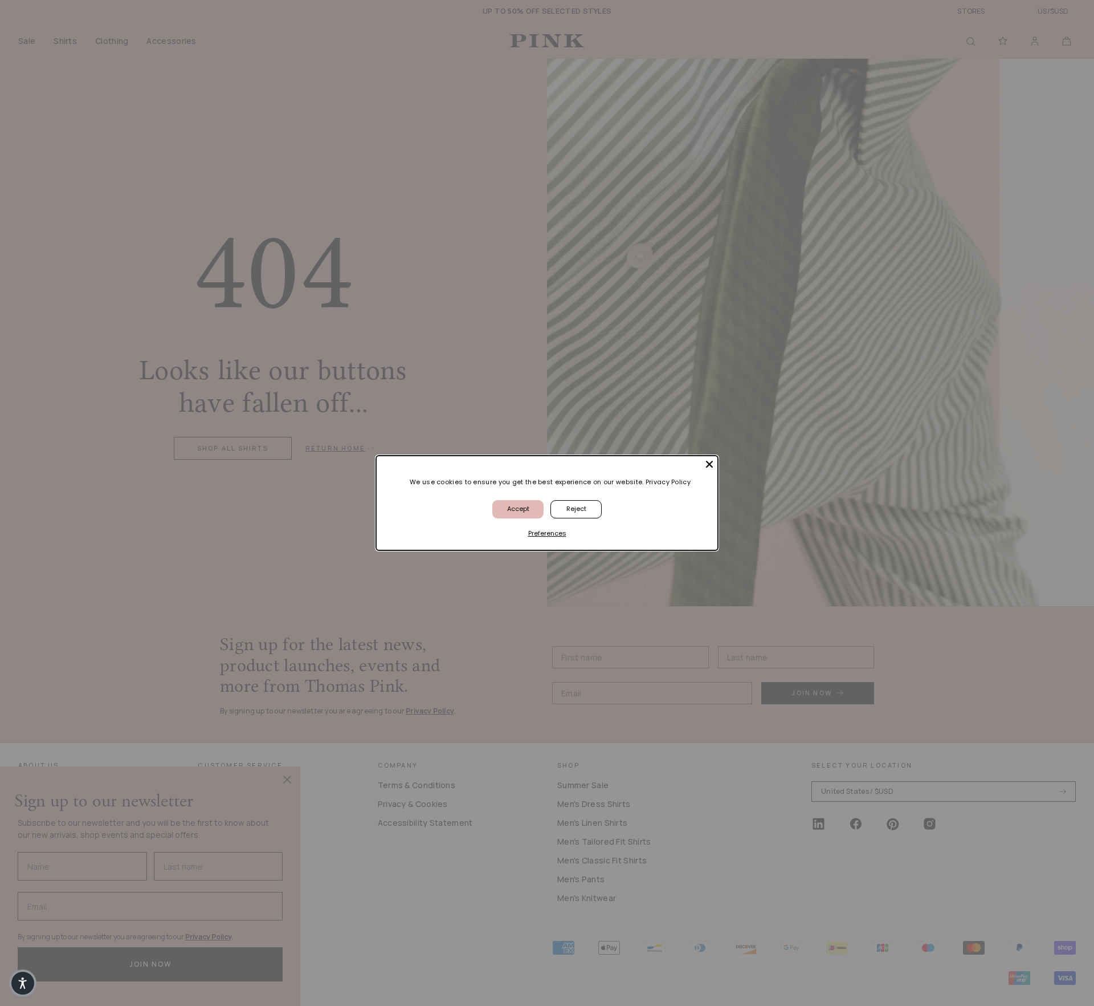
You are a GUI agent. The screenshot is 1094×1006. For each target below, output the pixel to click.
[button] (22, 983)
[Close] (709, 464)
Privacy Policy (668, 481)
